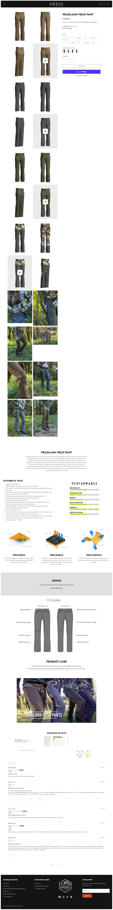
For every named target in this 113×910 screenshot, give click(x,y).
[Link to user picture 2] (21, 800)
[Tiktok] (67, 897)
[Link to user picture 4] (39, 800)
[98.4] (88, 753)
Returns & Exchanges (9, 894)
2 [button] (54, 865)
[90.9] (79, 753)
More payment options (81, 75)
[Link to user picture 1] (12, 800)
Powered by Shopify (18, 906)
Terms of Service (7, 896)
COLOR (69, 48)
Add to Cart (81, 66)
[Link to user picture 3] (30, 800)
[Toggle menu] (5, 4)
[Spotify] (71, 897)
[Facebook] (60, 897)
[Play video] (45, 60)
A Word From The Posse (41, 886)
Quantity (65, 56)
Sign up (87, 896)
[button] (66, 26)
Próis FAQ (6, 891)
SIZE (64, 34)
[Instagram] (63, 897)
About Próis (38, 883)
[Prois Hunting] (56, 4)
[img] (12, 768)
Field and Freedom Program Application (14, 888)
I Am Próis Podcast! (40, 888)
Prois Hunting (68, 28)
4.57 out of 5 (27, 740)
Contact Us (6, 886)
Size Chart (6, 883)
